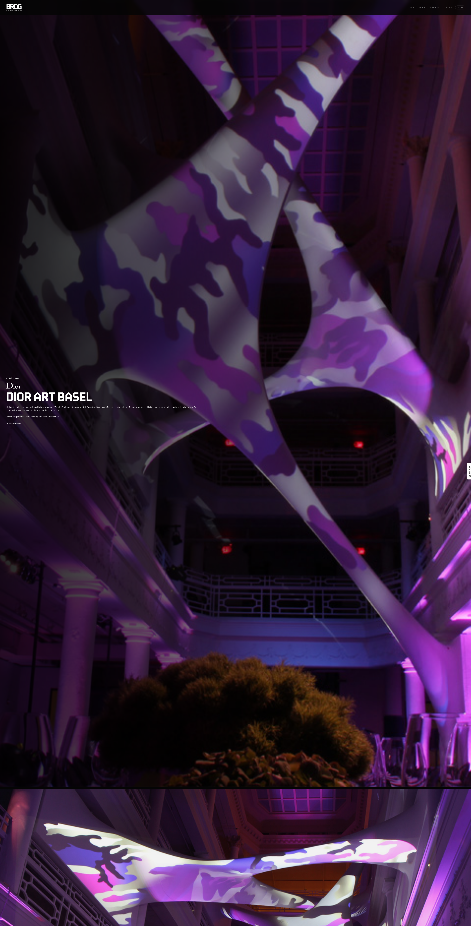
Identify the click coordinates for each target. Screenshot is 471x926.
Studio (422, 7)
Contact (448, 7)
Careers (434, 7)
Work (411, 7)
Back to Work (14, 378)
